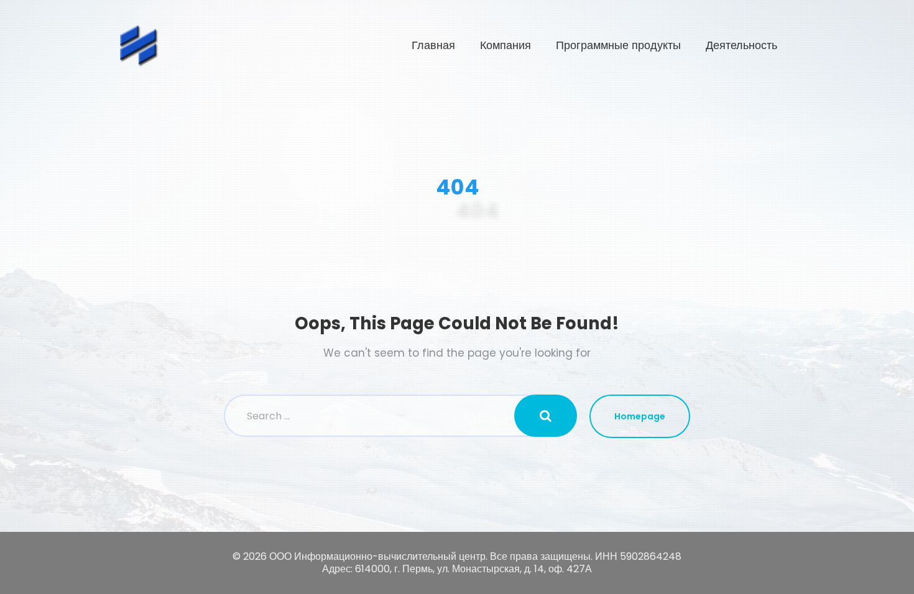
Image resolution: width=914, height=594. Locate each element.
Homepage (639, 416)
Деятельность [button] (741, 45)
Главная (433, 45)
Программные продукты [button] (618, 45)
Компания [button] (505, 45)
